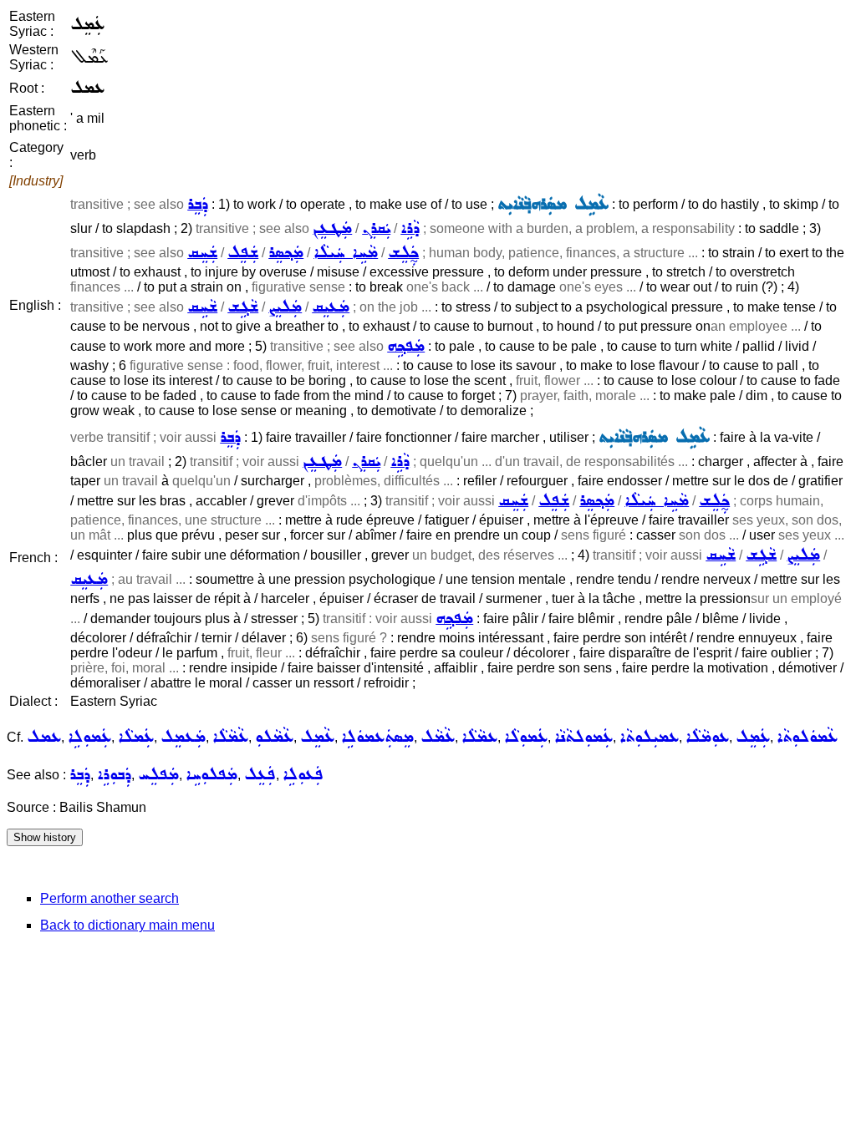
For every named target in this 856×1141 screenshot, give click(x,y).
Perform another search (109, 898)
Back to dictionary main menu (127, 925)
